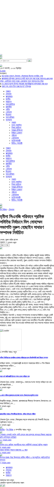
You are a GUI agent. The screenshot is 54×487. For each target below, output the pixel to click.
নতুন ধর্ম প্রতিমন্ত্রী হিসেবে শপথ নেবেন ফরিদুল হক (15, 376)
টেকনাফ (9, 94)
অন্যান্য (9, 120)
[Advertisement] (27, 27)
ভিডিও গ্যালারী (17, 143)
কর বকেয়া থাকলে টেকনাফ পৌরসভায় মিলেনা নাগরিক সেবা (22, 76)
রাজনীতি (9, 107)
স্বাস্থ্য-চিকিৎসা (17, 130)
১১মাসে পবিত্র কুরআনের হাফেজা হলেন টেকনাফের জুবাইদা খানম (19, 395)
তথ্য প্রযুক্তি (17, 125)
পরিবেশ (14, 135)
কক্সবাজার (9, 96)
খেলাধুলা (9, 112)
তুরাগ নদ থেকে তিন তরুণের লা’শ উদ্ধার (16, 86)
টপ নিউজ (3, 209)
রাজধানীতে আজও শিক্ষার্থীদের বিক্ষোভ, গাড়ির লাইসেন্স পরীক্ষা (18, 414)
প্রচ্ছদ (8, 91)
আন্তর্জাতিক (10, 104)
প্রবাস (14, 122)
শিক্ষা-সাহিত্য (16, 127)
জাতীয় (8, 99)
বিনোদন (8, 114)
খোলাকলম (15, 138)
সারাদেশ (9, 101)
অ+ (2, 245)
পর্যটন (8, 109)
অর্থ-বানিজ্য (10, 117)
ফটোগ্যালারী (16, 140)
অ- (7, 245)
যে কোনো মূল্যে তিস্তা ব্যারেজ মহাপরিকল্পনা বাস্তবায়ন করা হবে (25, 84)
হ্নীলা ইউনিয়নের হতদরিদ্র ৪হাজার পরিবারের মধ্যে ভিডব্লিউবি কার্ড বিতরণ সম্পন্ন (24, 357)
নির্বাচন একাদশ (17, 133)
